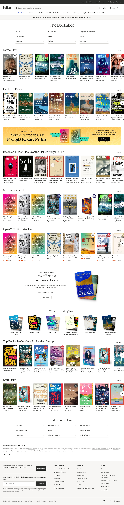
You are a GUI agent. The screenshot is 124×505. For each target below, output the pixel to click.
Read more (6, 454)
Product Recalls (105, 487)
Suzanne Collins (103, 372)
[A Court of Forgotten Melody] (38, 204)
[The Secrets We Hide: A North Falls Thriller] (87, 64)
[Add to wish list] (15, 72)
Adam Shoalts (100, 182)
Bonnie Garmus (54, 120)
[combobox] (58, 8)
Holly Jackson (53, 410)
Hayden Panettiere (8, 80)
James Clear (37, 410)
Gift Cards (90, 2)
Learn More (41, 468)
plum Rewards (100, 2)
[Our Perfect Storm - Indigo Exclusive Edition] (56, 355)
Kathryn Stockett (24, 78)
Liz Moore (6, 410)
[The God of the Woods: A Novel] (10, 394)
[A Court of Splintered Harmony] (10, 204)
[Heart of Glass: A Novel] (103, 64)
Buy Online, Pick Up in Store (85, 488)
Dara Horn (6, 120)
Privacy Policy (28, 501)
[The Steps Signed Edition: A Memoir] (70, 204)
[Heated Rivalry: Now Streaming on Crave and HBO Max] (41, 355)
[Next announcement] (97, 17)
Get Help (57, 475)
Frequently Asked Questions (62, 469)
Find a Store (57, 478)
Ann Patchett (69, 118)
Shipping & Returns (60, 472)
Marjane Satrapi (8, 182)
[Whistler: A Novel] (72, 103)
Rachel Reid (37, 372)
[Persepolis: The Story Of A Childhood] (10, 166)
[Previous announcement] (27, 17)
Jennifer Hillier (100, 80)
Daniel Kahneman (86, 182)
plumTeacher (81, 475)
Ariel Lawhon (22, 120)
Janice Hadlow (84, 120)
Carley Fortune (53, 372)
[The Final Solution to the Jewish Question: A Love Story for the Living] (10, 103)
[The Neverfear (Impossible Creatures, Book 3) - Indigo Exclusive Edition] (87, 204)
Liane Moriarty (54, 80)
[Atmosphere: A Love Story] (89, 355)
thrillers (94, 449)
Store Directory (82, 478)
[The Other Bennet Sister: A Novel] (87, 103)
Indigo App (80, 482)
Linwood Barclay (40, 78)
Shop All (118, 51)
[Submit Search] (16, 8)
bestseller (31, 449)
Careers (103, 469)
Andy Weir (22, 372)
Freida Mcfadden (71, 78)
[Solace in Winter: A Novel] (41, 103)
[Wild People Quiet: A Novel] (103, 103)
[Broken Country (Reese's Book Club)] (73, 355)
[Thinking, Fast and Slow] (88, 166)
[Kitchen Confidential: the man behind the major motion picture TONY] (41, 166)
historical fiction (103, 449)
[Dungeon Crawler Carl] (10, 355)
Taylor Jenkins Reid (87, 372)
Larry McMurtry (69, 410)
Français (118, 2)
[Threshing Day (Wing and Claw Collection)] (24, 204)
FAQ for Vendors (59, 488)
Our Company (105, 472)
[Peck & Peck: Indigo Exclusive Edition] (56, 103)
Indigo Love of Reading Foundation (108, 476)
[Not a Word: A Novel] (42, 64)
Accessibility (104, 490)
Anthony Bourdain (39, 182)
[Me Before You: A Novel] (86, 394)
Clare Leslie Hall (70, 372)
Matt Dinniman (7, 370)
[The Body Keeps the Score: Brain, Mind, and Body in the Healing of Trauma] (72, 166)
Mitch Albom (53, 182)
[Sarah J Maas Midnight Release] (62, 136)
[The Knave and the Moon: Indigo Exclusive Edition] (54, 204)
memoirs (115, 449)
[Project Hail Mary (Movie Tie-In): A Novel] (26, 355)
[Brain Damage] (72, 64)
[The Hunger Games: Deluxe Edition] (105, 355)
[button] (22, 13)
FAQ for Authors (59, 485)
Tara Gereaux (100, 120)
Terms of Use (52, 501)
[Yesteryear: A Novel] (88, 243)
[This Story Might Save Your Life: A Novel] (102, 394)
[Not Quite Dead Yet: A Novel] (56, 394)
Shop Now (46, 297)
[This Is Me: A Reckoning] (10, 64)
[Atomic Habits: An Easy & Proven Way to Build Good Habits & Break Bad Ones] (40, 394)
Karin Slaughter (85, 80)
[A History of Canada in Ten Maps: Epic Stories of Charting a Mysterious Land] (103, 166)
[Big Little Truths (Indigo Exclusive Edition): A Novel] (57, 64)
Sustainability (105, 483)
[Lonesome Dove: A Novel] (71, 394)
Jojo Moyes (83, 410)
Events (83, 2)
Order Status (110, 2)
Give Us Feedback (59, 482)
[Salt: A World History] (26, 166)
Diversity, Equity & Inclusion (109, 480)
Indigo (9, 501)
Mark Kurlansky (23, 180)
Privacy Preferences (40, 501)
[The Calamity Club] (26, 64)
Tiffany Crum (99, 410)
